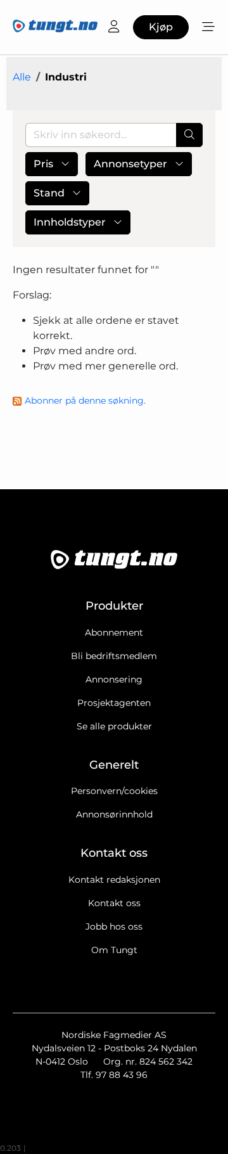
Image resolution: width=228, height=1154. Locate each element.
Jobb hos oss (114, 926)
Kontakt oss (114, 903)
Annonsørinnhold (114, 814)
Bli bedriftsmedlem (114, 656)
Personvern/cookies (114, 791)
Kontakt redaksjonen (114, 879)
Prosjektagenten (114, 702)
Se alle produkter (114, 726)
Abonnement (114, 632)
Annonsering (114, 679)
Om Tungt (114, 950)
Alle (22, 77)
